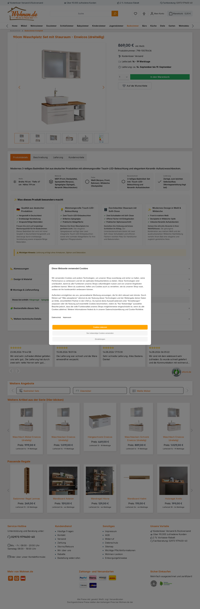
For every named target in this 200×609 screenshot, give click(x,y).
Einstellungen (100, 339)
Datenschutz (56, 317)
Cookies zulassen (100, 327)
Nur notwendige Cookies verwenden (100, 333)
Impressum (67, 317)
